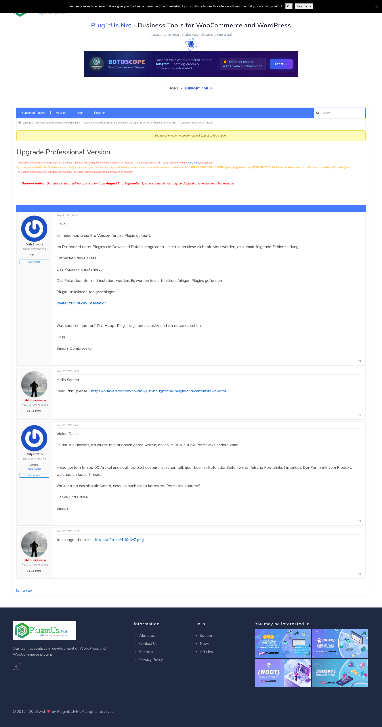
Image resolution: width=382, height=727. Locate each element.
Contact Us (147, 643)
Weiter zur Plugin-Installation (82, 303)
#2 (359, 414)
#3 (359, 520)
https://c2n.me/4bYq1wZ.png (119, 539)
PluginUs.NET (68, 711)
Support (206, 635)
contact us (193, 162)
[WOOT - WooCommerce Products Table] (283, 673)
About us (146, 635)
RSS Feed (26, 590)
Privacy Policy (150, 659)
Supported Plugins (33, 112)
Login (79, 112)
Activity (61, 112)
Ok (289, 6)
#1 (359, 360)
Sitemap (145, 651)
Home (174, 88)
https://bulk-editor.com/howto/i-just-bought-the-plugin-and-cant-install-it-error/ (159, 391)
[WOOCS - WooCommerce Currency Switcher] (283, 643)
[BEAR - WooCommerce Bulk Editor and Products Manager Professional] (340, 643)
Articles (206, 651)
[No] (376, 6)
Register (99, 112)
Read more (304, 6)
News (204, 643)
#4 (359, 574)
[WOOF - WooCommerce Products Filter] (340, 673)
